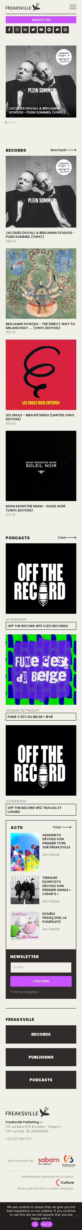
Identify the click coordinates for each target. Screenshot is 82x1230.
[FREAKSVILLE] (23, 6)
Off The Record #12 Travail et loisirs (35, 809)
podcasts (41, 1080)
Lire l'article (50, 854)
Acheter (41, 191)
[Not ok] (77, 1216)
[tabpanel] (41, 81)
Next (71, 85)
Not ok (46, 1224)
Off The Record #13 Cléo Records (38, 625)
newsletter (41, 20)
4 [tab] (12, 122)
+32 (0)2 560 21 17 (18, 1139)
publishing (41, 1057)
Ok (35, 1224)
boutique (59, 150)
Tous (62, 537)
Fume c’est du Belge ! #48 (30, 716)
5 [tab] (14, 122)
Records (41, 1034)
